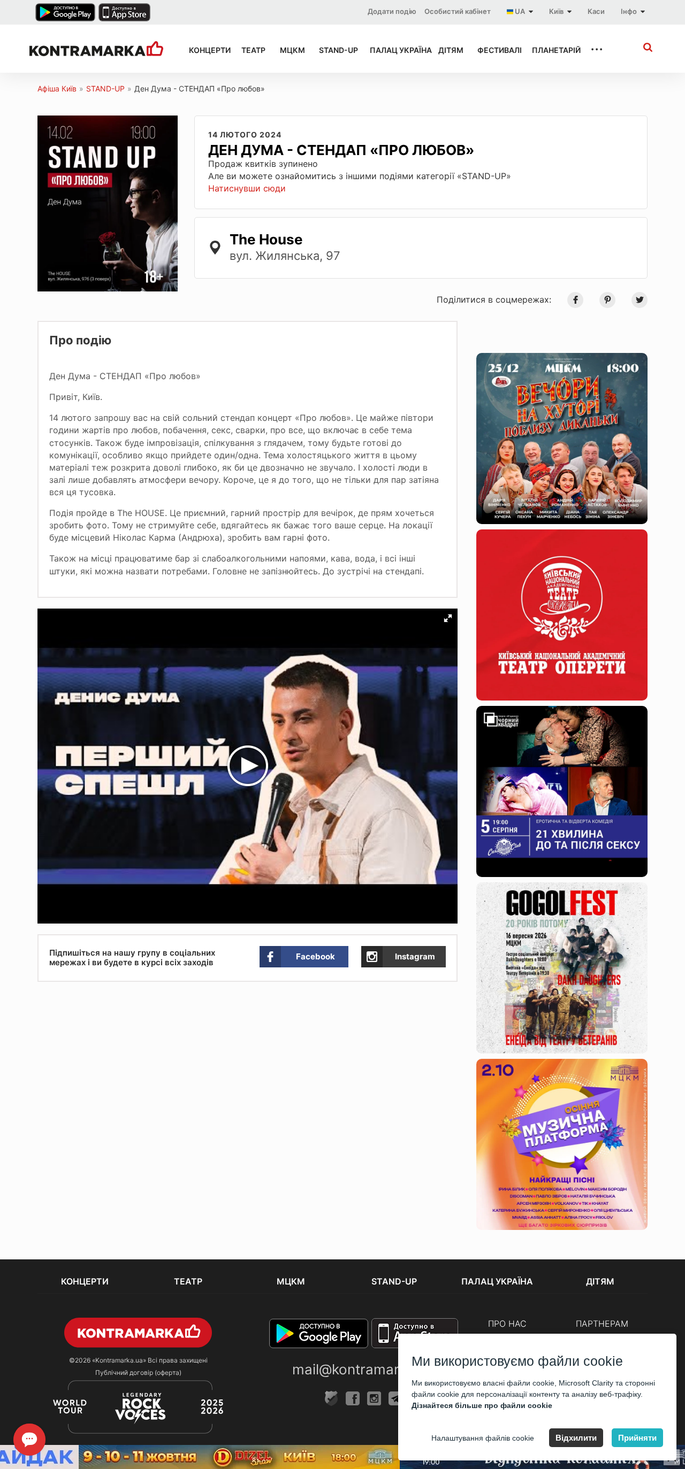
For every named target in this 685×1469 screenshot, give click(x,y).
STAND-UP (334, 50)
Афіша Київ (57, 88)
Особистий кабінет (457, 11)
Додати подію (392, 11)
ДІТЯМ (448, 50)
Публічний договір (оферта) (138, 1372)
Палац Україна (394, 50)
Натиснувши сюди (247, 188)
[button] (447, 618)
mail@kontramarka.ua (363, 1369)
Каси (596, 11)
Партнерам (602, 1323)
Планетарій (551, 50)
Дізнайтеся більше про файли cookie (482, 1405)
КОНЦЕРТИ (205, 50)
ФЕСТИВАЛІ (495, 50)
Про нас (507, 1323)
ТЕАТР (251, 50)
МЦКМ (290, 50)
